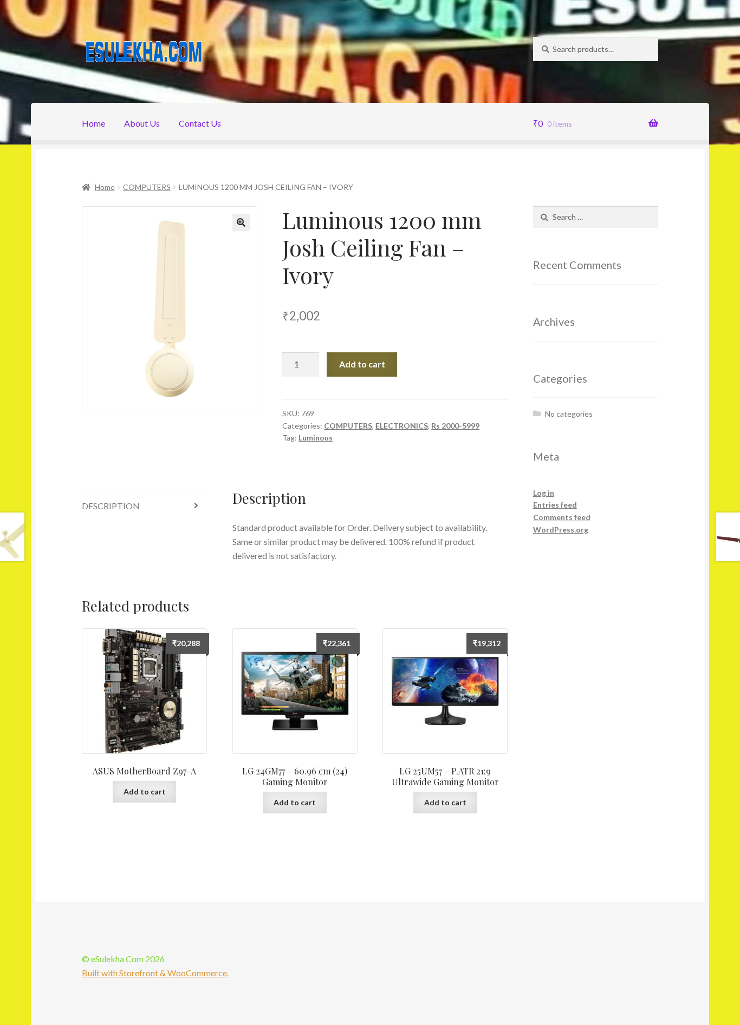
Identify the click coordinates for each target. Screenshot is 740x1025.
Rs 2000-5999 (455, 425)
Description (111, 506)
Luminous (315, 437)
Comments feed (561, 517)
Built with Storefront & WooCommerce (154, 973)
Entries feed (555, 504)
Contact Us (200, 123)
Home (93, 123)
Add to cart (362, 364)
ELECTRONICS (401, 425)
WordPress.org (560, 529)
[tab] (144, 506)
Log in (543, 492)
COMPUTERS (147, 187)
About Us (142, 123)
